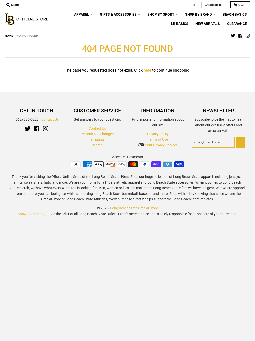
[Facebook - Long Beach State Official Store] (240, 35)
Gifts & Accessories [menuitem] (118, 14)
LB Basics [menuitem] (179, 24)
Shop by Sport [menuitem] (160, 14)
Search (97, 145)
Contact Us (50, 119)
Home (9, 35)
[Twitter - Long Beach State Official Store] (233, 35)
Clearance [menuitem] (237, 24)
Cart (242, 5)
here (147, 70)
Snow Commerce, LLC (35, 214)
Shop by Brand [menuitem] (198, 14)
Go (241, 142)
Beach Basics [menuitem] (235, 14)
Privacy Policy (158, 134)
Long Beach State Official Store (134, 208)
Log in (194, 5)
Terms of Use (158, 139)
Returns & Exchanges (97, 134)
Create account (215, 5)
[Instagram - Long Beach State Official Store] (248, 35)
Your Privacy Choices (161, 145)
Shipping (97, 139)
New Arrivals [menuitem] (207, 24)
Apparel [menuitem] (81, 14)
